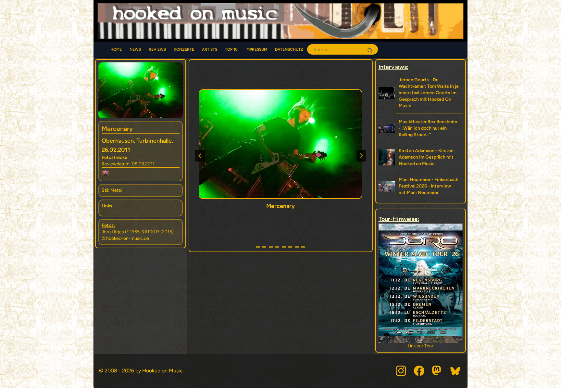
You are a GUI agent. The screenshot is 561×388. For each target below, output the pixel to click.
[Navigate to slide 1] (258, 247)
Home (116, 49)
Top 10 (231, 49)
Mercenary (117, 129)
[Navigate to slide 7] (296, 247)
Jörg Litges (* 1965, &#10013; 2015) (138, 232)
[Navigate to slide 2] (264, 247)
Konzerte (184, 49)
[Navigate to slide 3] (271, 247)
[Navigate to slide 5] (283, 247)
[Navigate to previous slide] (200, 156)
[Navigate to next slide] (361, 156)
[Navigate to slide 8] (303, 247)
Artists (209, 49)
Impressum (256, 49)
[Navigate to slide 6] (290, 247)
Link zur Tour (420, 346)
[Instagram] (400, 370)
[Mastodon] (437, 370)
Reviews (157, 49)
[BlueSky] (455, 370)
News (135, 49)
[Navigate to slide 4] (277, 247)
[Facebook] (419, 370)
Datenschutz (289, 49)
